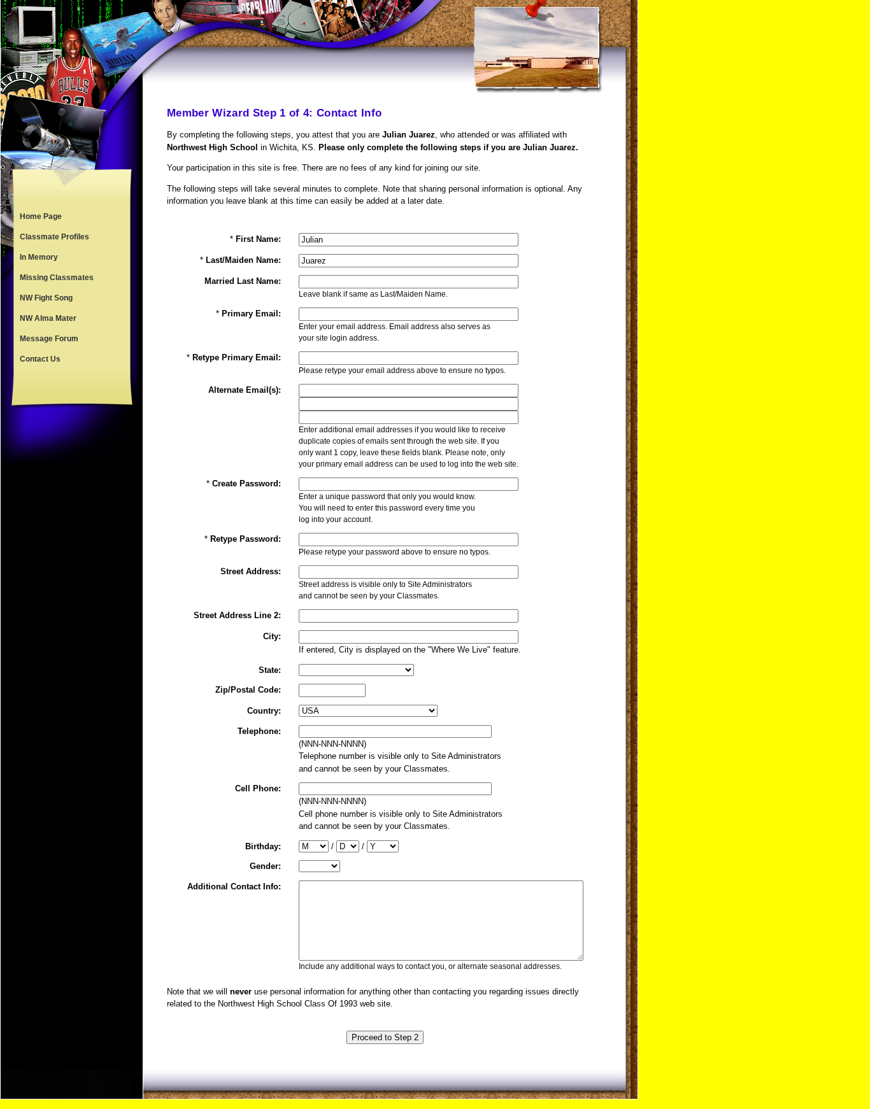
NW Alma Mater (48, 318)
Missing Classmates (57, 277)
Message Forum (49, 338)
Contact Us (40, 359)
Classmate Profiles (54, 236)
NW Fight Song (46, 297)
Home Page (41, 216)
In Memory (39, 257)
